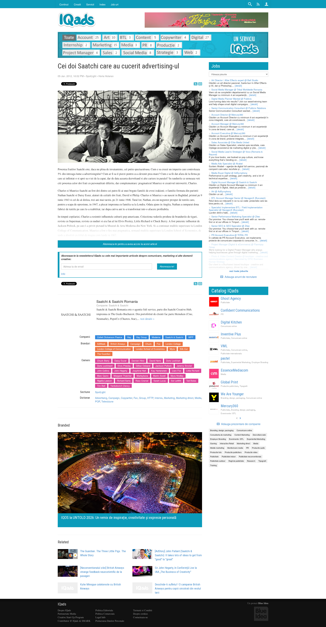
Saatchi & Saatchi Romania (117, 301)
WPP (190, 337)
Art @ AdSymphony (221, 191)
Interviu (159, 398)
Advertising (101, 398)
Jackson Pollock (163, 365)
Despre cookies (140, 613)
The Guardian (103, 353)
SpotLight (91, 76)
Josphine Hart (139, 370)
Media (198, 398)
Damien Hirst (138, 360)
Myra (172, 349)
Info (63, 273)
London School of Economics (150, 349)
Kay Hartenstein (159, 370)
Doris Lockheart (105, 365)
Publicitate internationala (231, 353)
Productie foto (216, 452)
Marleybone (142, 375)
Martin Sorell (159, 375)
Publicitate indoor (229, 456)
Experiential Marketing (240, 362)
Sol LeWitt (176, 380)
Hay (129, 337)
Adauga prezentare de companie (240, 424)
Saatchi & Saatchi (118, 305)
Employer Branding (260, 362)
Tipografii (244, 386)
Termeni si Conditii (142, 610)
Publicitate (225, 302)
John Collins (103, 370)
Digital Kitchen (231, 322)
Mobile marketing (217, 447)
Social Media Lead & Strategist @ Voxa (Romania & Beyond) (236, 153)
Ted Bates (191, 380)
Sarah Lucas (159, 380)
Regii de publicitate (236, 460)
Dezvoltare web (259, 434)
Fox (158, 343)
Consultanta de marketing (220, 434)
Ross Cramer (141, 380)
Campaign (135, 343)
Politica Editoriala (104, 610)
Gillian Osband (143, 365)
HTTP (150, 398)
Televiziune (107, 401)
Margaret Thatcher (123, 375)
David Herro (155, 360)
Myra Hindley (177, 375)
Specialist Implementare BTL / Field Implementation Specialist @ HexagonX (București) (235, 209)
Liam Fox (176, 370)
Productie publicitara (229, 386)
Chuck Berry (103, 360)
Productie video (251, 452)
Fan (136, 398)
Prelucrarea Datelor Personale (109, 620)
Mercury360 (229, 406)
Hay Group (141, 337)
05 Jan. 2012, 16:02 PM (71, 76)
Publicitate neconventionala (250, 456)
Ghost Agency (231, 298)
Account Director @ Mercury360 (227, 114)
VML (224, 346)
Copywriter (126, 398)
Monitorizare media (235, 447)
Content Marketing (242, 434)
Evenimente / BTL (228, 413)
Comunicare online (229, 326)
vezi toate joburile (238, 271)
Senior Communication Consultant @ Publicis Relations (238, 108)
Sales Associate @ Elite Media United (230, 142)
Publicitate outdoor (217, 460)
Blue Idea (263, 603)
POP (97, 401)
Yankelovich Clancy (120, 385)
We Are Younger (232, 394)
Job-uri (114, 4)
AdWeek (101, 343)
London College (173, 343)
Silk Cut (184, 349)
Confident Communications (240, 310)
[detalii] (238, 85)
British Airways (118, 343)
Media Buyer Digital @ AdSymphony (229, 172)
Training (213, 465)
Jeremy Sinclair (184, 365)
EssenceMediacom (234, 370)
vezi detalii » (147, 319)
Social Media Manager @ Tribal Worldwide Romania (236, 89)
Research (251, 460)
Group (142, 398)
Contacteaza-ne (140, 617)
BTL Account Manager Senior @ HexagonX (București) (238, 198)
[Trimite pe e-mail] (200, 83)
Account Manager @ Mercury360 (227, 123)
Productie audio (258, 447)
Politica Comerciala (104, 613)
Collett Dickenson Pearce (109, 337)
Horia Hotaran (106, 76)
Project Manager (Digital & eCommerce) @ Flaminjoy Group (236, 246)
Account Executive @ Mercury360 (228, 133)
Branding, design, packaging (233, 398)
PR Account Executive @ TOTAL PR (229, 235)
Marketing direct (184, 398)
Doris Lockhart (173, 360)
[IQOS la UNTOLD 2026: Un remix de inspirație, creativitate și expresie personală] (130, 479)
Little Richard (192, 370)
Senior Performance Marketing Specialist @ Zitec (235, 216)
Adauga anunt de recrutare (240, 276)
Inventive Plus (231, 334)
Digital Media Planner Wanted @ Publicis (231, 98)
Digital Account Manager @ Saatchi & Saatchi (234, 182)
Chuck (148, 343)
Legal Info (100, 617)
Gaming (213, 443)
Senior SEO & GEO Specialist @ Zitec (230, 225)
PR (222, 314)
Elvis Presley (124, 365)
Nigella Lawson (104, 380)
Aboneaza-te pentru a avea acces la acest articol (130, 244)
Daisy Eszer (120, 360)
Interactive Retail (227, 443)
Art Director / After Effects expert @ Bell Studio (234, 80)
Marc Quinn (102, 375)
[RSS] (195, 83)
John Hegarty (120, 370)
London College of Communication (114, 349)
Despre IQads (64, 610)
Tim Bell (101, 385)
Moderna (156, 337)
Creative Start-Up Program (71, 617)
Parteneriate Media (67, 613)
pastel (225, 358)
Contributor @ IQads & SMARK (74, 620)
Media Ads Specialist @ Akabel (227, 163)
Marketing (169, 398)
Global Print (229, 382)
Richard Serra (123, 380)
